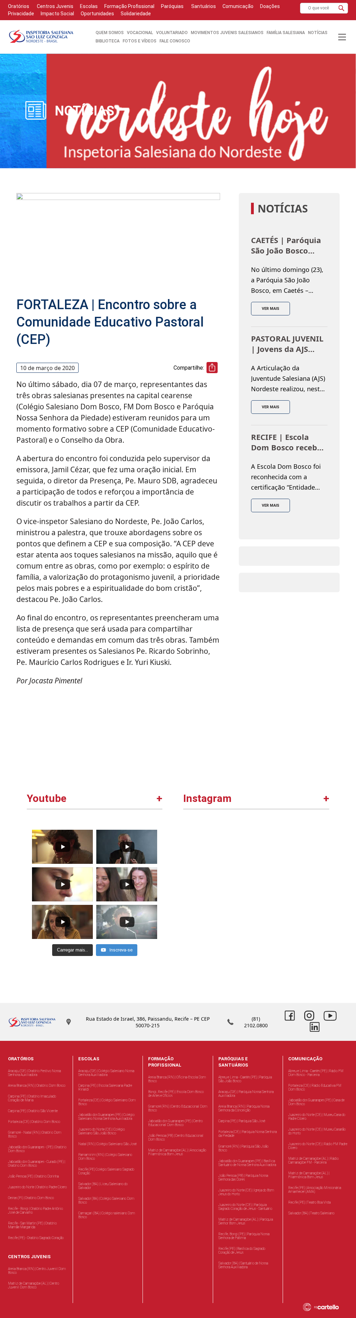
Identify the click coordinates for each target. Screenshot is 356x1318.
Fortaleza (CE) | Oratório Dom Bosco (34, 1122)
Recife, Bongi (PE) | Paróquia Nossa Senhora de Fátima (243, 1236)
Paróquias (172, 6)
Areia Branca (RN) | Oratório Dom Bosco (36, 1085)
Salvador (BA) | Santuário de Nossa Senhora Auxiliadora (243, 1265)
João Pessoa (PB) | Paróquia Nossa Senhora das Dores (243, 1177)
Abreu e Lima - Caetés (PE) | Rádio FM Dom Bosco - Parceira (315, 1073)
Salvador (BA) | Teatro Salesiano (311, 1213)
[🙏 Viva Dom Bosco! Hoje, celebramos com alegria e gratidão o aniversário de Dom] (220, 933)
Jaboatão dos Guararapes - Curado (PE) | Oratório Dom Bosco (36, 1163)
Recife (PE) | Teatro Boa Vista (309, 1202)
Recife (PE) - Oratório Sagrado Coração (36, 1238)
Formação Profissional (129, 6)
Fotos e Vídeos (139, 41)
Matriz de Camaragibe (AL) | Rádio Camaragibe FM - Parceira (313, 1160)
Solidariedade (136, 13)
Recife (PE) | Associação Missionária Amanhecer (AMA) (314, 1190)
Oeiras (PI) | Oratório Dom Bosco (31, 1198)
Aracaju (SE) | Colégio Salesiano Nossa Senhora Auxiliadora (106, 1073)
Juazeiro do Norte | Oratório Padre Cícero (37, 1187)
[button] (341, 8)
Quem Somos (110, 32)
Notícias (317, 32)
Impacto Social (57, 13)
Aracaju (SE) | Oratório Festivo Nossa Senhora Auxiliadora (34, 1073)
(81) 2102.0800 (256, 1022)
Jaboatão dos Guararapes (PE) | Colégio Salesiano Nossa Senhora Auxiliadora (106, 1116)
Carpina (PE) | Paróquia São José (241, 1121)
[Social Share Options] (192, 891)
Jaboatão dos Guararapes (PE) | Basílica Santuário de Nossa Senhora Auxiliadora (247, 1163)
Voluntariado (172, 32)
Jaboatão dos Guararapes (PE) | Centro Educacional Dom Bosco (175, 1123)
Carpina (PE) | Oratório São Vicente (33, 1111)
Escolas (89, 6)
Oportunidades (97, 13)
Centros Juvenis (54, 6)
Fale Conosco (175, 41)
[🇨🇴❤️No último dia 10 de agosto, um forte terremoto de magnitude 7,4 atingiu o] (292, 862)
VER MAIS (270, 308)
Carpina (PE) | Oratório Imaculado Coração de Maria (32, 1098)
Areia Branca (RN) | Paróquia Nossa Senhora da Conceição (243, 1108)
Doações (270, 6)
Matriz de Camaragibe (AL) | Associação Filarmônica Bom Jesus (177, 1152)
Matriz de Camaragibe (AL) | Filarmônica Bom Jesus (308, 1175)
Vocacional (140, 32)
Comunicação (237, 6)
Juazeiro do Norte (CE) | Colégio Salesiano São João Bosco (101, 1131)
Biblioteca (108, 41)
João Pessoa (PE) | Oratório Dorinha (33, 1176)
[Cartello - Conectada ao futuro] (328, 1307)
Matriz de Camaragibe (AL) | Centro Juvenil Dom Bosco (33, 1285)
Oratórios (18, 6)
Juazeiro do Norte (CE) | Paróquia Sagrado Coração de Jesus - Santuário (245, 1207)
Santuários (203, 6)
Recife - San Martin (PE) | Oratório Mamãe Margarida (32, 1225)
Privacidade (21, 13)
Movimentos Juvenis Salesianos (227, 32)
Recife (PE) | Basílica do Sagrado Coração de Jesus (241, 1250)
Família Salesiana (286, 32)
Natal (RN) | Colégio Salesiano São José (107, 1144)
